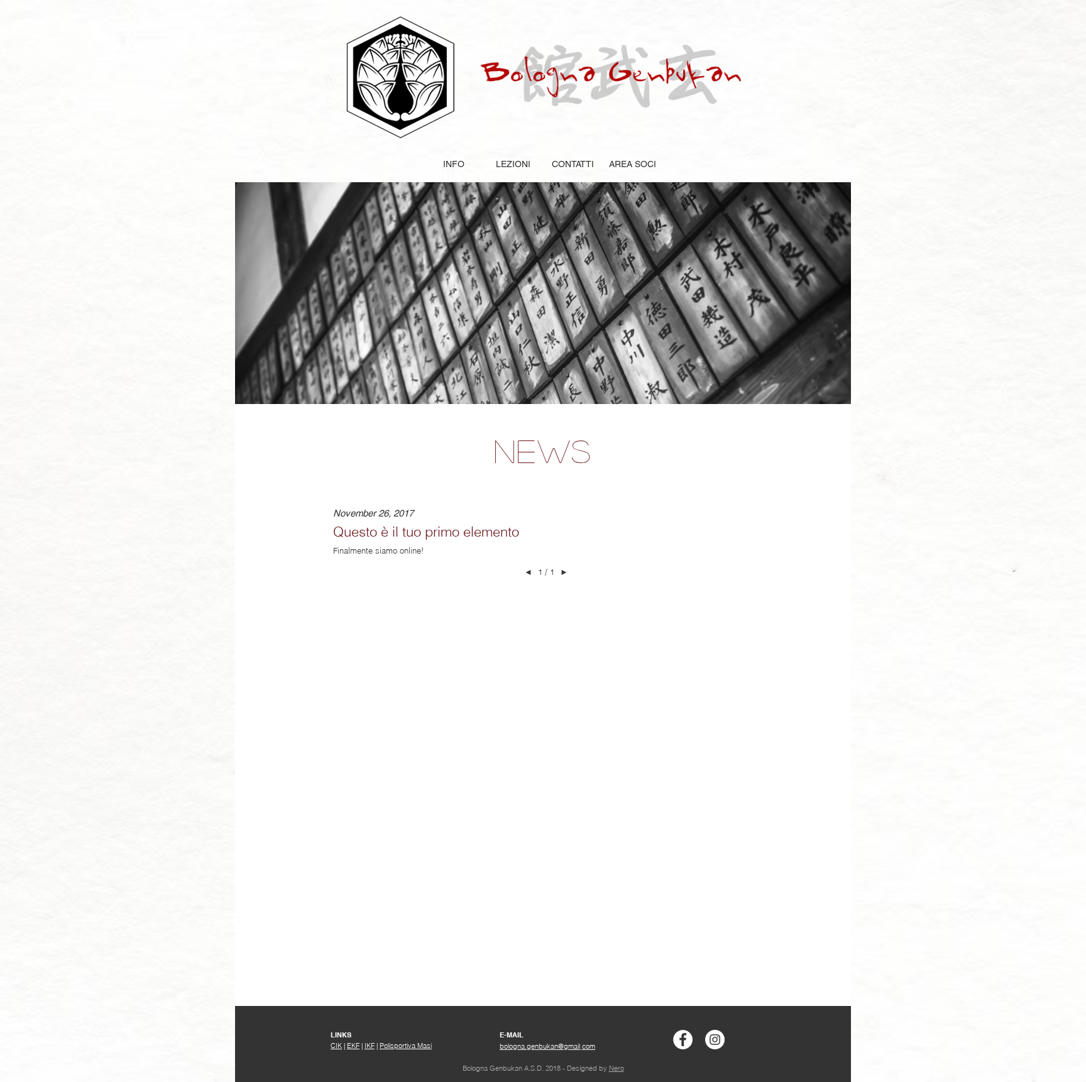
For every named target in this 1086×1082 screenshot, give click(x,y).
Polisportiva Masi (406, 1045)
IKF (370, 1045)
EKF (353, 1045)
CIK (336, 1045)
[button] (453, 164)
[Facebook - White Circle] (683, 1039)
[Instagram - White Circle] (715, 1039)
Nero (616, 1068)
